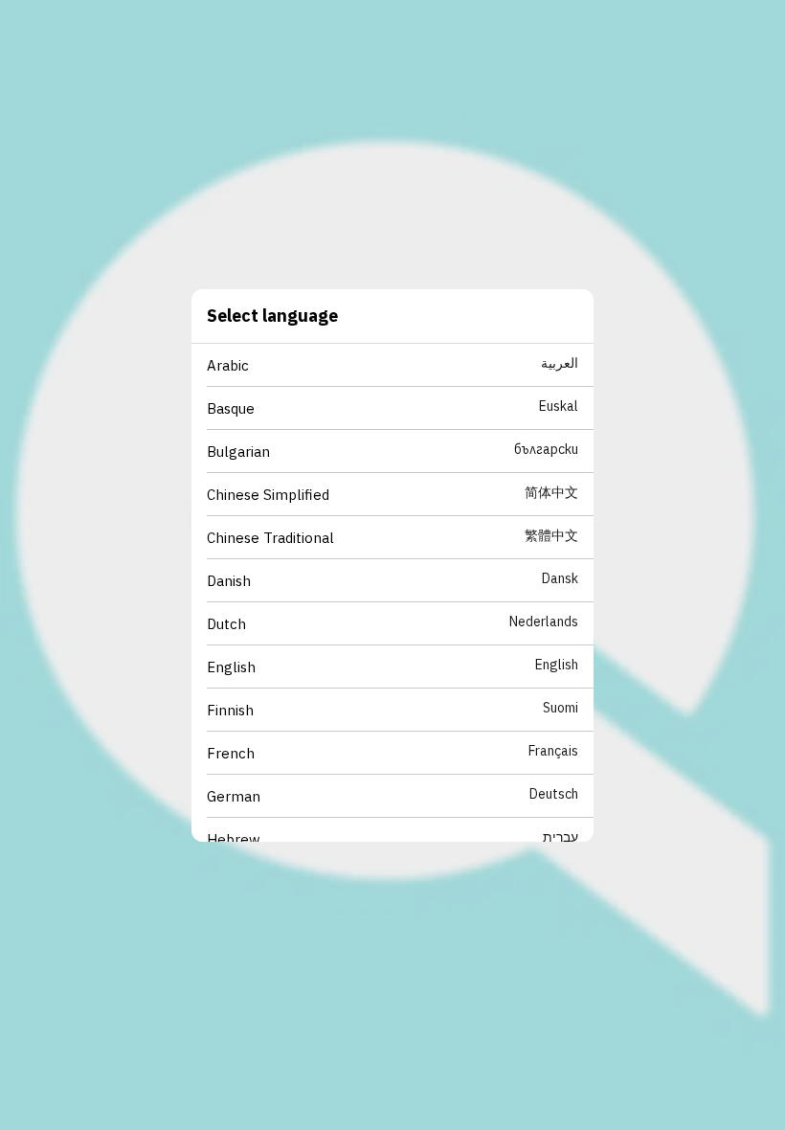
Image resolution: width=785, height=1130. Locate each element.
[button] (400, 365)
